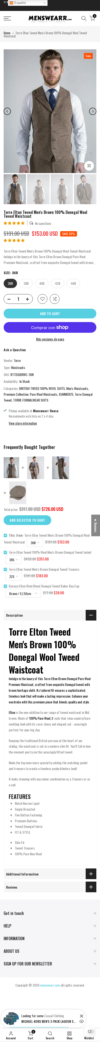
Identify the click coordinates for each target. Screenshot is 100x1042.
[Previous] (7, 111)
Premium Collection (16, 394)
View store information (23, 423)
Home (7, 32)
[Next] (92, 111)
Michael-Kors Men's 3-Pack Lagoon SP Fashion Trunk (49, 1021)
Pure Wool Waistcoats (43, 394)
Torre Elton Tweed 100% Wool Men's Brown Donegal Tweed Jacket (50, 552)
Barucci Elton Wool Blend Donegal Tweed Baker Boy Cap (44, 585)
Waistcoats (18, 367)
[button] (14, 222)
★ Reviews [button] (95, 525)
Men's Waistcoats (77, 388)
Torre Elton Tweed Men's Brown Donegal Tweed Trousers (44, 569)
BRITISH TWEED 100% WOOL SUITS (42, 388)
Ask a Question (15, 349)
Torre (17, 360)
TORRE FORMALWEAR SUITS (30, 400)
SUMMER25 (66, 394)
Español (19, 3)
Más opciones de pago (50, 338)
